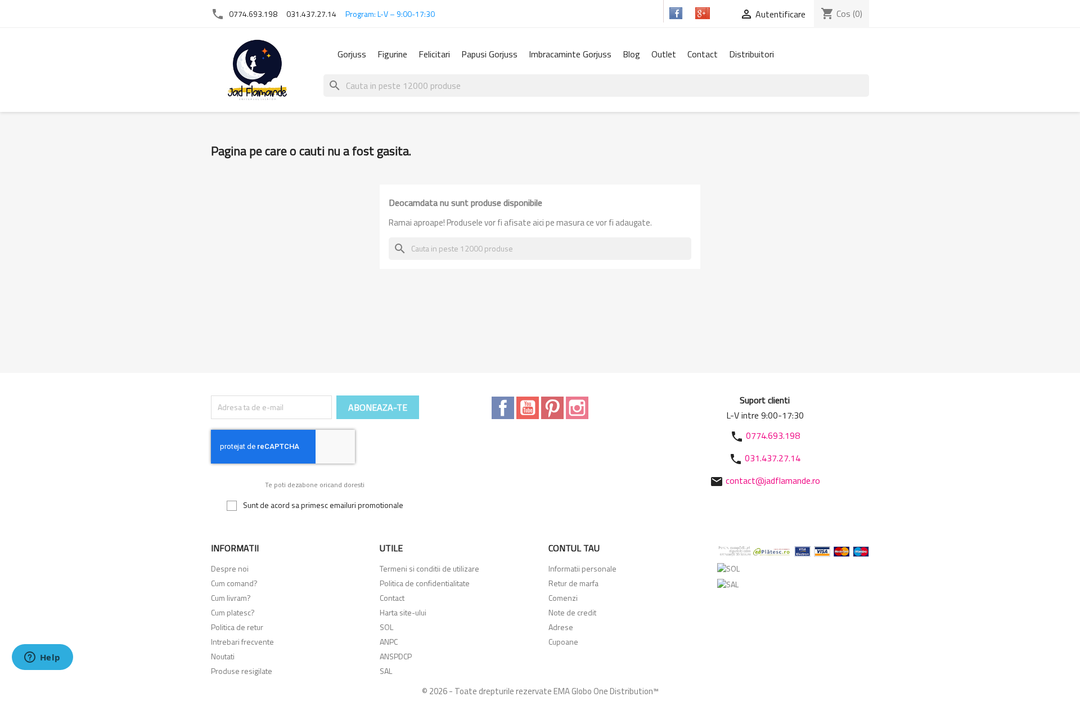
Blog (631, 54)
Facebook (503, 408)
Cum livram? (231, 598)
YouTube (527, 408)
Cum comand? (234, 583)
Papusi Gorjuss (489, 54)
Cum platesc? (233, 612)
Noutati (223, 656)
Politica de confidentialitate (425, 583)
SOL (386, 627)
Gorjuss (352, 54)
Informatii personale (582, 568)
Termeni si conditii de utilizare (429, 568)
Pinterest (552, 408)
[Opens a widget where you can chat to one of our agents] (42, 658)
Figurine (392, 54)
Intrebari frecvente (242, 641)
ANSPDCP (396, 656)
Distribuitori (751, 54)
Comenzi (563, 598)
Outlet (663, 54)
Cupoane (563, 641)
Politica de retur (237, 627)
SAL (386, 671)
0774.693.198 (253, 14)
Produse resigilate (241, 671)
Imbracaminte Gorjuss (570, 54)
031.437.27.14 (311, 14)
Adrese (560, 627)
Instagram (577, 408)
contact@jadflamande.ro (773, 480)
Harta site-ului (403, 612)
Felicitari (434, 54)
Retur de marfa (573, 583)
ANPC (389, 641)
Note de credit (572, 612)
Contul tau (574, 548)
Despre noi (230, 568)
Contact (702, 54)
